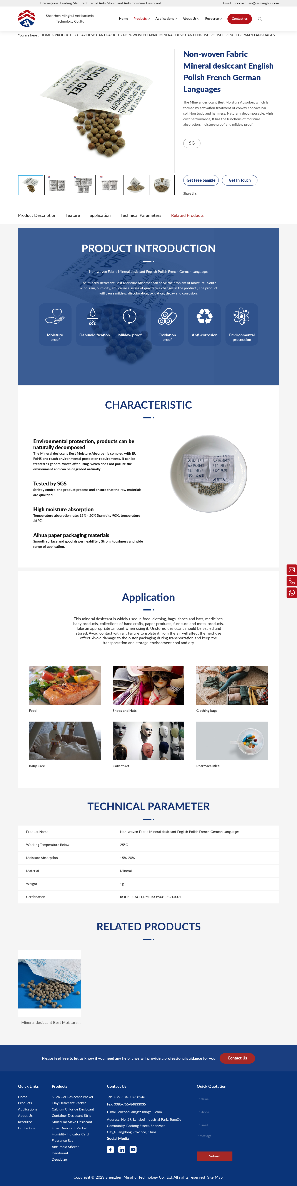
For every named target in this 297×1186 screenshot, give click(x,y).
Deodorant (60, 1153)
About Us (25, 1115)
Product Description (37, 215)
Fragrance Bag (62, 1140)
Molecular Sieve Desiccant (72, 1122)
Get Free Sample (201, 181)
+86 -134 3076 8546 (128, 1097)
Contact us (26, 1128)
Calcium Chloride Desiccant (73, 1109)
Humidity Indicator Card (70, 1134)
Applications (27, 1109)
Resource (25, 1122)
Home (22, 1097)
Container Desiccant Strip (71, 1115)
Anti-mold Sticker (65, 1147)
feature (73, 215)
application (100, 215)
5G (192, 143)
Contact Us (237, 1058)
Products (25, 1103)
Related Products (187, 215)
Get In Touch (240, 181)
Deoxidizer (60, 1159)
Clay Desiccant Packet (69, 1103)
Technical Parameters (140, 215)
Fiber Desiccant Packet (69, 1128)
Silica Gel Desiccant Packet (72, 1097)
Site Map (215, 1177)
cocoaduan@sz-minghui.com (139, 1112)
